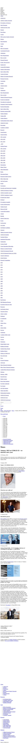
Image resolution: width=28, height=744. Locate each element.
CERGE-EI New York (5, 27)
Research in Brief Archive (6, 176)
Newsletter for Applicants (6, 102)
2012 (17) (5, 434)
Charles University (13, 639)
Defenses (2, 372)
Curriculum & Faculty (5, 50)
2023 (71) (5, 421)
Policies (2, 39)
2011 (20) (5, 435)
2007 (2, 283)
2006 (2, 285)
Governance (3, 185)
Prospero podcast (23, 518)
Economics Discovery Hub (6, 304)
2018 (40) (5, 427)
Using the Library (4, 311)
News (2, 358)
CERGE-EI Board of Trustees (7, 190)
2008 (2, 281)
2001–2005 (3, 157)
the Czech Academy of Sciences (11, 640)
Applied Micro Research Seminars (8, 369)
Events (2, 220)
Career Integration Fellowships (7, 246)
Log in (2, 406)
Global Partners (4, 258)
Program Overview (4, 78)
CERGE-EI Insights (5, 234)
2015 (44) (5, 431)
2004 (2, 290)
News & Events (4, 355)
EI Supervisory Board (5, 197)
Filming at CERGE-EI (5, 353)
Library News (3, 323)
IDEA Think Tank (4, 178)
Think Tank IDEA (4, 390)
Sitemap (2, 740)
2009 (2, 279)
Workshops (3, 341)
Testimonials (3, 241)
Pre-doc (2, 88)
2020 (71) (5, 425)
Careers (2, 34)
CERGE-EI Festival (5, 395)
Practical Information (5, 106)
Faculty (2, 83)
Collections (3, 332)
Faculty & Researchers (5, 204)
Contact (2, 43)
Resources (3, 306)
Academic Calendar (5, 127)
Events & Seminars (4, 360)
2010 (2, 276)
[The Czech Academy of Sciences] (9, 666)
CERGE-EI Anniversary (6, 400)
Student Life (3, 64)
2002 (2, 295)
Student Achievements (5, 69)
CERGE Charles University (6, 20)
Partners (2, 29)
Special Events (4, 376)
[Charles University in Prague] (14, 662)
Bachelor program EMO (6, 111)
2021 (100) (5, 424)
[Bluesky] (2, 682)
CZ (1, 409)
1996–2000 (3, 160)
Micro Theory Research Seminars (7, 367)
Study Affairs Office (5, 71)
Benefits (2, 216)
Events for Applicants (5, 99)
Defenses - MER (4, 374)
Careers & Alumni (4, 74)
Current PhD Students (5, 67)
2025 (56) (5, 419)
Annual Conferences (5, 255)
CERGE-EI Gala (4, 397)
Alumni (2, 213)
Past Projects (3, 299)
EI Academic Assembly (5, 202)
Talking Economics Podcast (6, 232)
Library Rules (3, 327)
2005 (2, 288)
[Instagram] (1, 679)
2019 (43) (5, 426)
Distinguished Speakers (5, 393)
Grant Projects (3, 132)
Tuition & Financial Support (6, 97)
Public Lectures (4, 379)
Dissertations (3, 164)
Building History (4, 351)
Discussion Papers (4, 174)
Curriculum (3, 81)
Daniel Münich (21, 470)
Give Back (3, 225)
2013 (2, 269)
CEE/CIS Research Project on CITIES (8, 253)
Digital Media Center (5, 344)
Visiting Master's (4, 118)
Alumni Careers (4, 85)
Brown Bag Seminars (5, 381)
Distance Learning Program (6, 248)
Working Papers (4, 146)
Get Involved (3, 223)
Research (2, 130)
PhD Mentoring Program (6, 302)
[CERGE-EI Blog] (1, 677)
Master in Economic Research (7, 76)
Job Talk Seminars (4, 388)
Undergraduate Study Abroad (7, 120)
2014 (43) (5, 432)
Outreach (2, 230)
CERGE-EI (3, 18)
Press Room (3, 32)
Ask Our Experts (4, 181)
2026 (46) (5, 418)
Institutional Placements (5, 239)
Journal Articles (4, 134)
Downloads (3, 125)
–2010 (2, 144)
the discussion (10, 561)
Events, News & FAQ (5, 62)
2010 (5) (5, 437)
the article (8, 605)
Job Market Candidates (5, 227)
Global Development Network (7, 251)
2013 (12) (5, 433)
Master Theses (3, 167)
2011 (2, 274)
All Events (3, 362)
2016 (2, 262)
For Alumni (3, 386)
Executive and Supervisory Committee (8, 188)
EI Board (2, 199)
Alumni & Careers (4, 123)
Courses (2, 339)
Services (2, 330)
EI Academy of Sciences (6, 22)
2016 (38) (5, 430)
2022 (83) (5, 423)
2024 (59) (5, 420)
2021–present (3, 137)
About (2, 15)
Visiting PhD (3, 116)
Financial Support (4, 60)
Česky (2, 408)
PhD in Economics (4, 48)
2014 (2, 267)
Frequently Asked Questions (6, 104)
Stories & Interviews (5, 218)
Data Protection (4, 41)
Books (2, 171)
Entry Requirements (5, 55)
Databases (3, 316)
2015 (2, 265)
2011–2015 (3, 141)
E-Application (3, 318)
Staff (1, 325)
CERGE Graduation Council (6, 195)
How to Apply (3, 57)
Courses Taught (4, 244)
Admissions (3, 53)
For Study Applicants (5, 383)
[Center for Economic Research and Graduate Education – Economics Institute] (5, 4)
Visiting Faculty (4, 206)
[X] (2, 673)
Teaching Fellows (4, 237)
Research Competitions (5, 260)
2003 (2, 292)
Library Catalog (4, 313)
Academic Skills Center (5, 334)
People (2, 183)
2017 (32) (5, 428)
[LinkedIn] (1, 668)
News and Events (4, 414)
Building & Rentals (4, 346)
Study (2, 46)
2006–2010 (3, 155)
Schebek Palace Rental (5, 348)
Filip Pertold (5, 497)
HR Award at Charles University (7, 36)
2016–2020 (3, 139)
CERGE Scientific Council (6, 192)
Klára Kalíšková (4, 518)
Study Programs (4, 25)
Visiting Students (4, 113)
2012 (2, 272)
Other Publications (4, 169)
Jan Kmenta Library (5, 309)
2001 (2, 297)
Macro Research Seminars (6, 365)
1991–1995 (3, 162)
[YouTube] (1, 675)
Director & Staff (4, 209)
